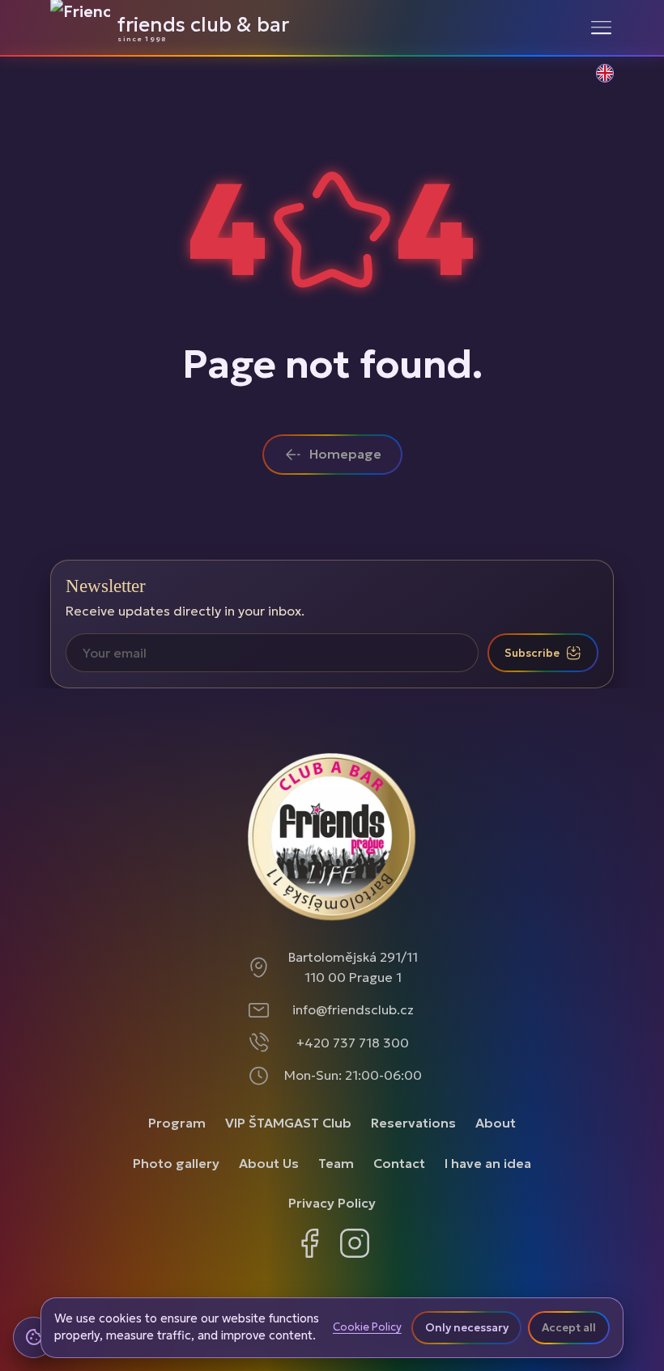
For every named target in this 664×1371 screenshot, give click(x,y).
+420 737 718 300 (352, 1043)
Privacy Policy (332, 1203)
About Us (269, 1163)
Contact (399, 1163)
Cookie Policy (367, 1327)
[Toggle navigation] (601, 27)
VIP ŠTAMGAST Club (288, 1123)
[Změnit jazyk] (596, 81)
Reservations (413, 1123)
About (495, 1123)
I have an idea (488, 1163)
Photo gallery (176, 1163)
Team (336, 1163)
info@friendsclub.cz (353, 1009)
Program (177, 1123)
